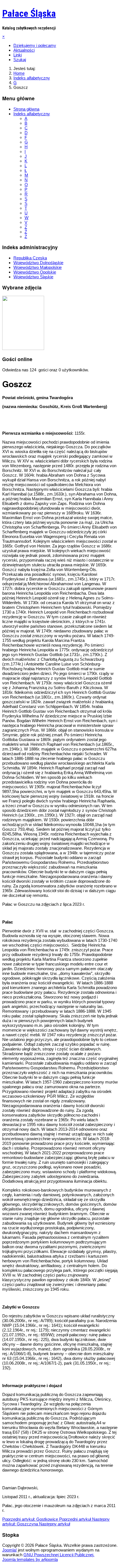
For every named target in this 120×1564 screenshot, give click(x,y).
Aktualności (24, 50)
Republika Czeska (30, 258)
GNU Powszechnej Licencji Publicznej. (58, 1554)
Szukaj (19, 59)
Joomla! (9, 1550)
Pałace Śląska (29, 13)
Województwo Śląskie (33, 276)
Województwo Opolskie (34, 272)
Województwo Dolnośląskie (38, 262)
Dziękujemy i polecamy (34, 45)
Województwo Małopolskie (37, 267)
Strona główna (26, 109)
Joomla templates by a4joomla (30, 1559)
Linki (17, 54)
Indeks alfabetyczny (31, 113)
